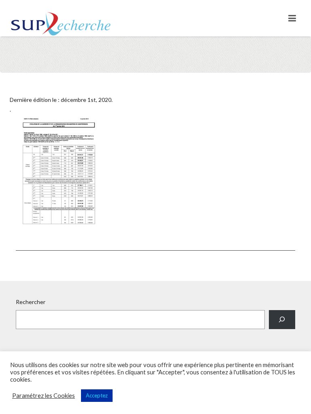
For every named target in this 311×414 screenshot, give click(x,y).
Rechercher (30, 301)
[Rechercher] (282, 319)
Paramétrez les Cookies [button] (43, 395)
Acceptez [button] (97, 395)
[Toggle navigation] (292, 18)
